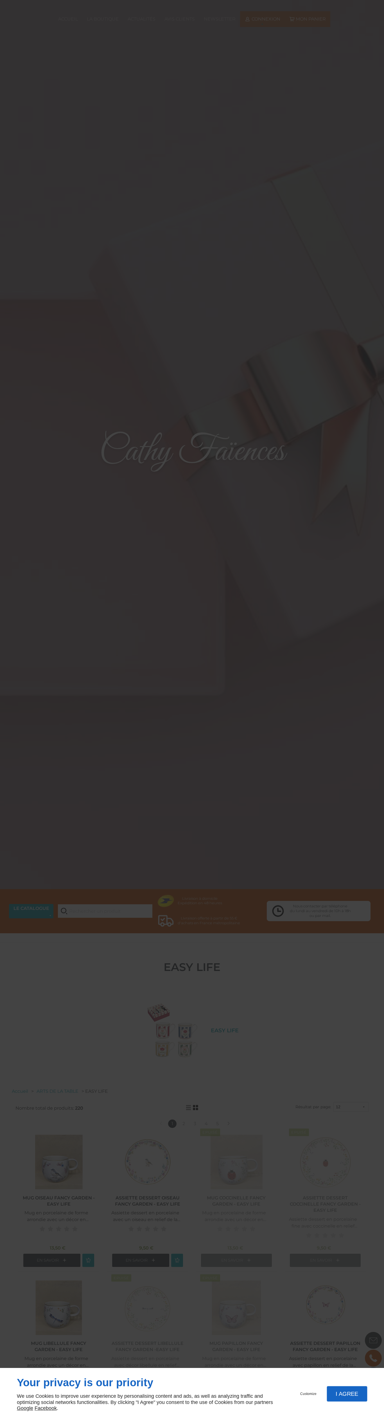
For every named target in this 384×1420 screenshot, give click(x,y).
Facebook (46, 1408)
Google (25, 1408)
